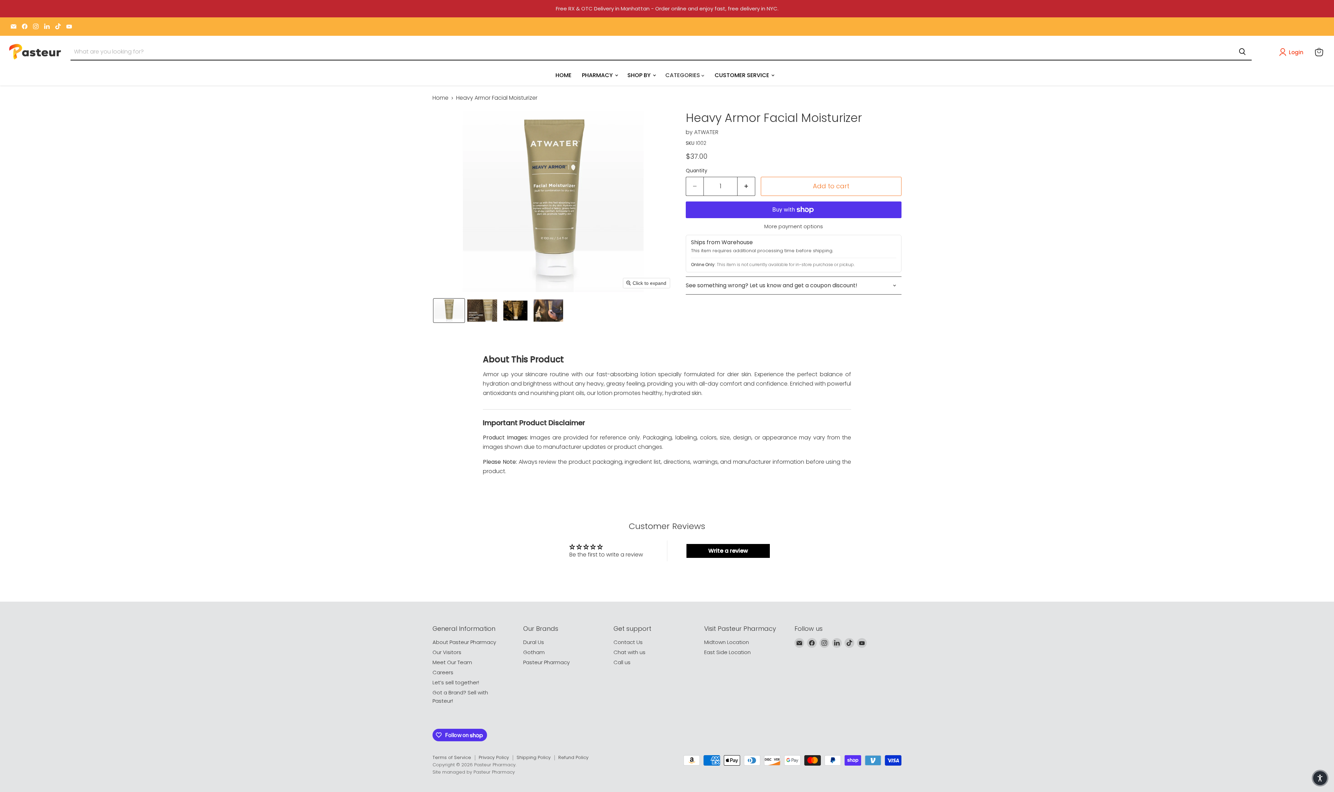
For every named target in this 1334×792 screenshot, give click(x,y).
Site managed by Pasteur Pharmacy (474, 772)
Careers (443, 672)
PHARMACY (598, 75)
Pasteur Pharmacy (546, 662)
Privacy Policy (494, 757)
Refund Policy (573, 757)
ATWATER (706, 132)
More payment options (793, 226)
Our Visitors (447, 652)
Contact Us (628, 642)
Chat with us (629, 652)
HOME (563, 75)
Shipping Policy (534, 757)
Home (440, 98)
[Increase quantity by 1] (746, 186)
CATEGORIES (683, 75)
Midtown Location (726, 642)
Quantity (696, 170)
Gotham (534, 652)
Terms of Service (452, 757)
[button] (1292, 52)
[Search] (1242, 52)
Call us (622, 662)
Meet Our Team (452, 662)
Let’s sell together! (456, 682)
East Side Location (727, 652)
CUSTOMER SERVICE (743, 75)
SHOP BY (639, 75)
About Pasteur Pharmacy (464, 642)
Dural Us (533, 642)
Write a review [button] (728, 551)
